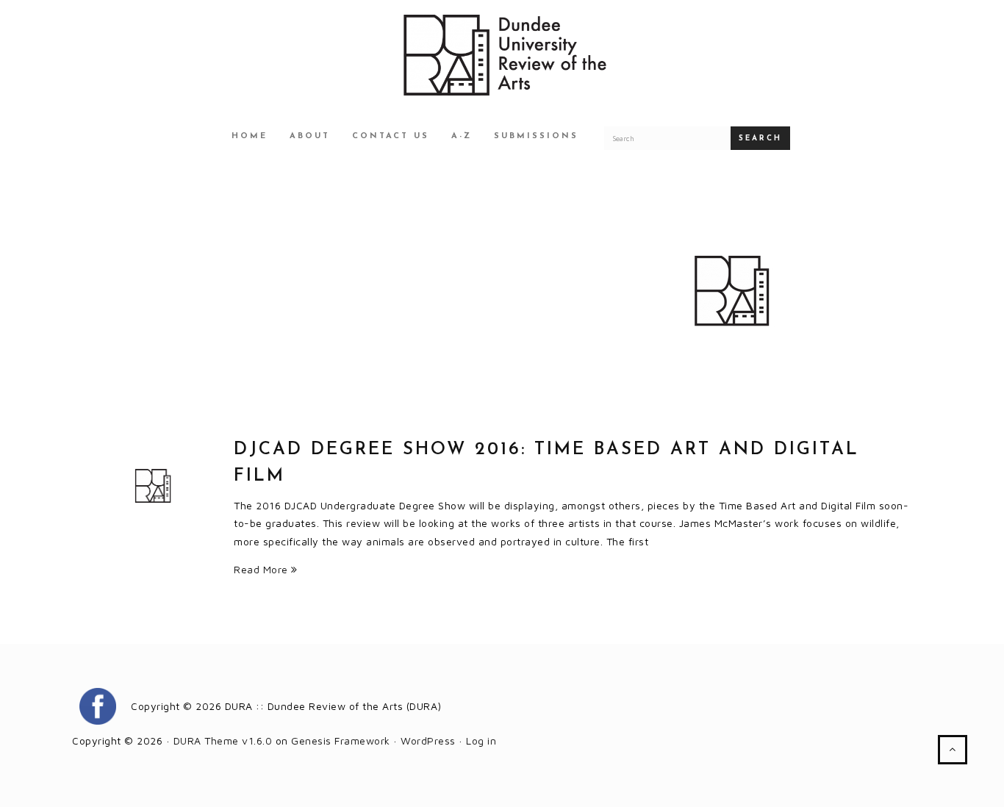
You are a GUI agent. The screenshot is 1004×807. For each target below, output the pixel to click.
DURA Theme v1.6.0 (223, 740)
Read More (262, 569)
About (310, 136)
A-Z (461, 136)
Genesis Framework (340, 740)
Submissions (536, 136)
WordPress (428, 740)
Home (250, 136)
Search (760, 138)
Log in (481, 740)
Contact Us (390, 136)
